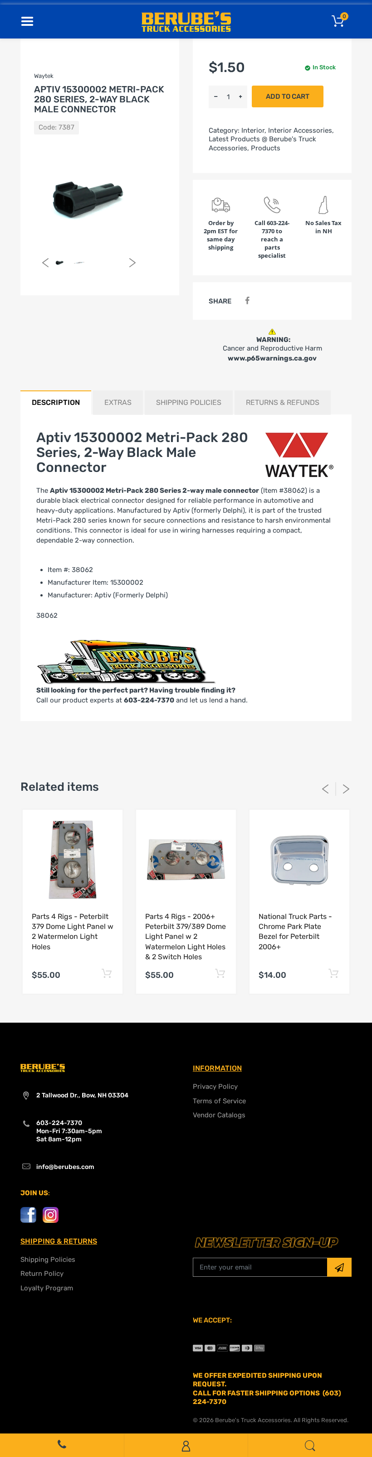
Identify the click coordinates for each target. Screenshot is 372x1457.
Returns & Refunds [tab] (282, 402)
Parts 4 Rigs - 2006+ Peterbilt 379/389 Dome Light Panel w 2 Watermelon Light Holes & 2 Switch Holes (185, 937)
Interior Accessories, (301, 130)
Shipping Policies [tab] (188, 402)
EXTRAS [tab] (118, 402)
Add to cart (287, 96)
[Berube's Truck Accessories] (186, 21)
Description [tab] (56, 402)
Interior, (253, 130)
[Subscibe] (339, 1267)
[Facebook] (247, 300)
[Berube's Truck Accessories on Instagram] (51, 1214)
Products (265, 148)
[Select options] (106, 973)
